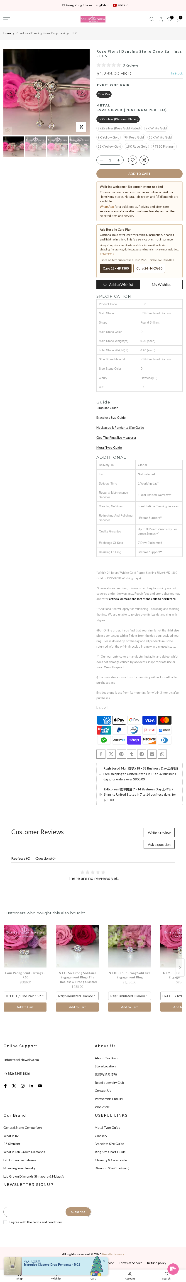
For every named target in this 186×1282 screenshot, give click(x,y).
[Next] (81, 92)
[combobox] (25, 996)
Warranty (26, 1263)
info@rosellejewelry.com (22, 1060)
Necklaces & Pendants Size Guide (120, 427)
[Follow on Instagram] (23, 1086)
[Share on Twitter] (111, 754)
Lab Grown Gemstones (19, 1160)
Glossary (101, 1136)
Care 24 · (149, 268)
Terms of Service (130, 1263)
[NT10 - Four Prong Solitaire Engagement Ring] (129, 946)
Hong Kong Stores (79, 5)
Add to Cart (25, 1007)
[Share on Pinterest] (121, 754)
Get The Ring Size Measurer (116, 437)
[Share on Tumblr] (131, 754)
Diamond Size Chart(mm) (112, 1168)
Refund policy (156, 1263)
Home (7, 33)
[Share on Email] (152, 754)
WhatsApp (107, 206)
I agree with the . (36, 1222)
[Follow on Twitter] (14, 1086)
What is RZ (11, 1136)
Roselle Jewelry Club (109, 1082)
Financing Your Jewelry (19, 1168)
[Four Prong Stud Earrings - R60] (25, 946)
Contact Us (103, 1090)
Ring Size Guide (107, 408)
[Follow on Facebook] (5, 1086)
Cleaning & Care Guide (111, 1160)
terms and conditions (48, 1222)
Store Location (105, 1066)
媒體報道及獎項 (106, 1074)
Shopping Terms (73, 1263)
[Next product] (180, 967)
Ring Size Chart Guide (110, 1152)
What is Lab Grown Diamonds (24, 1152)
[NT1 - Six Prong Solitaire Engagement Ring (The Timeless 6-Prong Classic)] (77, 946)
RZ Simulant (11, 1144)
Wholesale (102, 1107)
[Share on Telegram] (141, 754)
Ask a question (159, 844)
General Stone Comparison (22, 1127)
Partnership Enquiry (109, 1099)
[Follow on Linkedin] (31, 1086)
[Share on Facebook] (100, 754)
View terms (107, 253)
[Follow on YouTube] (40, 1086)
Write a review (159, 832)
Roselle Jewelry (113, 1254)
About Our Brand (107, 1058)
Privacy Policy (47, 1263)
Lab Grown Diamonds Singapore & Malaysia (33, 1176)
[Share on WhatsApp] (162, 754)
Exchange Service (101, 1263)
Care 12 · (116, 268)
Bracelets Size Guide (111, 417)
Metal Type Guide (109, 447)
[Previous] (11, 92)
